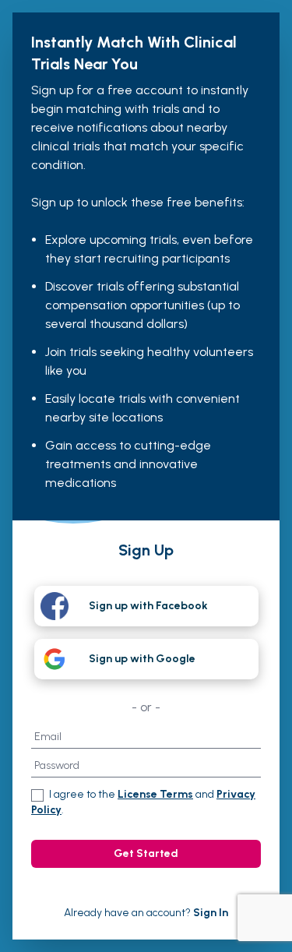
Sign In (210, 912)
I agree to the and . (143, 802)
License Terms (155, 794)
